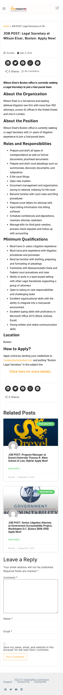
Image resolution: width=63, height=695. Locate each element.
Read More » (14, 469)
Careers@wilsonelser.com (17, 360)
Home (6, 26)
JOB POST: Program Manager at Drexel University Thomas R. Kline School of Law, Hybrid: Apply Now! (28, 457)
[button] (4, 8)
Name (8, 618)
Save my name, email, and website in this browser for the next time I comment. (28, 648)
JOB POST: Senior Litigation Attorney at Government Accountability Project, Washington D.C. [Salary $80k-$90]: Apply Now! (30, 527)
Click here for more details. (31, 371)
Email (7, 631)
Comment (10, 577)
